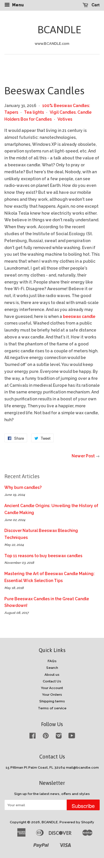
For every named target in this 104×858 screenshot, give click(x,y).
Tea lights (34, 112)
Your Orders (52, 695)
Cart (95, 5)
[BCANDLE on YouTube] (71, 737)
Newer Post (83, 456)
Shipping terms (52, 701)
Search (52, 668)
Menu (17, 5)
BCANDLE (52, 29)
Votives (64, 119)
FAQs (52, 661)
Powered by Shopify (77, 822)
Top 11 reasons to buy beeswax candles (43, 555)
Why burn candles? (23, 487)
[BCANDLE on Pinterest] (45, 737)
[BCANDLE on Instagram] (58, 737)
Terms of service (52, 708)
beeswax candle (79, 316)
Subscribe (83, 805)
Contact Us (52, 681)
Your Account (52, 688)
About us (52, 675)
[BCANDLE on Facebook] (32, 737)
